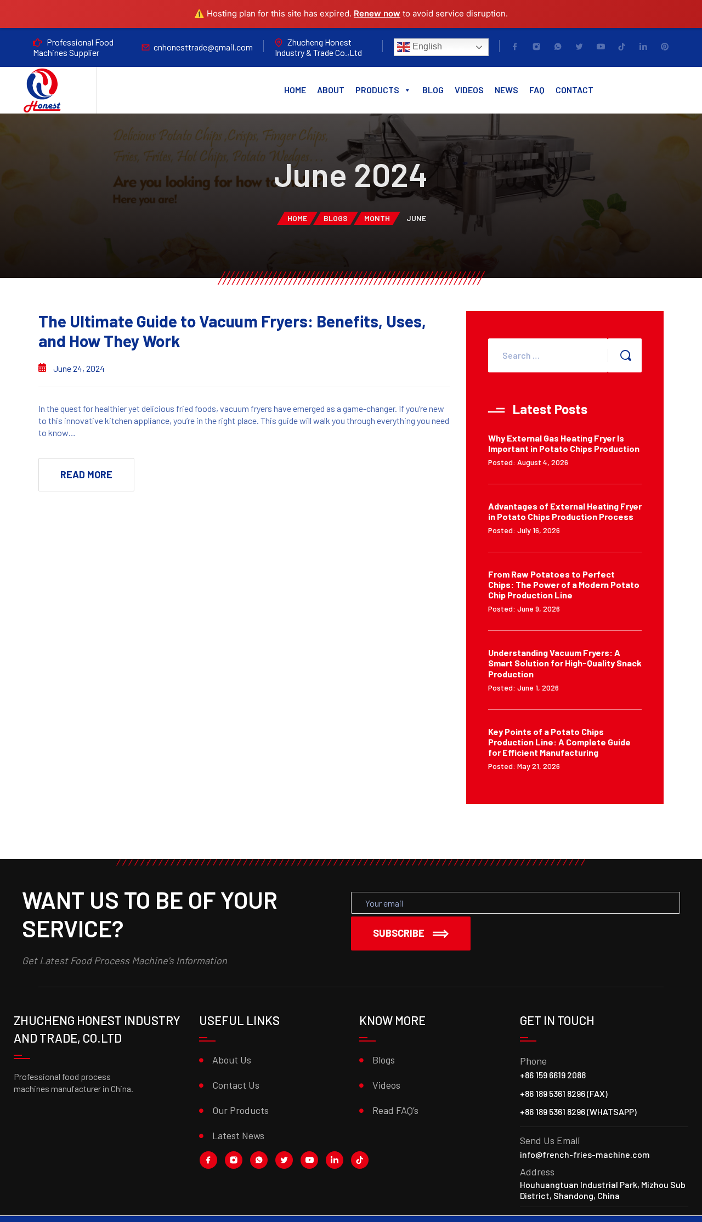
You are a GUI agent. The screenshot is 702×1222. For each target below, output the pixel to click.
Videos (469, 89)
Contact (574, 89)
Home (295, 89)
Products (377, 89)
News (506, 89)
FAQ (537, 89)
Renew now (377, 13)
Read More (86, 474)
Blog (433, 89)
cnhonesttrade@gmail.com (203, 47)
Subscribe (398, 933)
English (426, 46)
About (330, 89)
